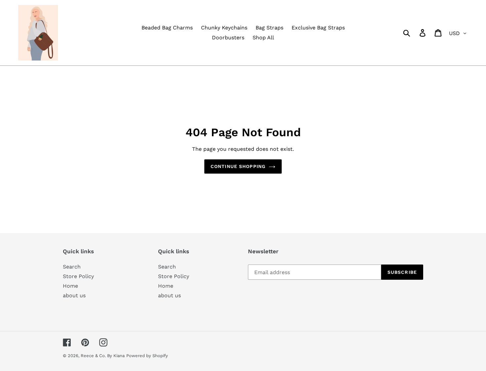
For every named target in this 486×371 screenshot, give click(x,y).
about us (74, 295)
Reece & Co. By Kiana (103, 355)
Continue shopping (238, 166)
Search (72, 267)
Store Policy (78, 276)
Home (70, 286)
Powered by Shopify (147, 355)
